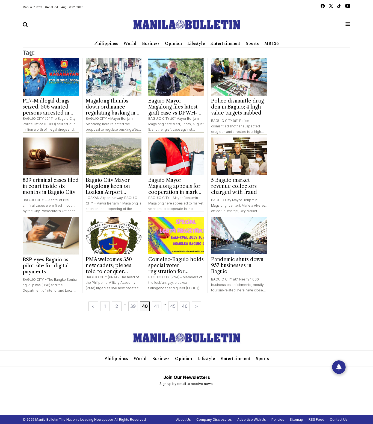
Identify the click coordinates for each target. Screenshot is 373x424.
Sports (252, 43)
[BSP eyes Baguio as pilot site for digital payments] (51, 236)
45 (173, 306)
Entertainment (225, 43)
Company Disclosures (214, 419)
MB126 (271, 43)
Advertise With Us (251, 419)
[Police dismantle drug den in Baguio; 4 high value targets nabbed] (239, 77)
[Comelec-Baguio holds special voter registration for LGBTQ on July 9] (176, 235)
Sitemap (296, 419)
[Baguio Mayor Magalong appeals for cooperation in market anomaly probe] (176, 156)
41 (156, 306)
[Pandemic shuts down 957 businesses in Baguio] (239, 235)
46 (185, 306)
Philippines (106, 43)
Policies (277, 419)
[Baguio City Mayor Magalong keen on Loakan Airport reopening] (114, 156)
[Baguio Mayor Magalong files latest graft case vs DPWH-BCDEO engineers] (176, 77)
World (130, 43)
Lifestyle (196, 43)
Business (150, 43)
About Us (183, 419)
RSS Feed (316, 419)
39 (133, 306)
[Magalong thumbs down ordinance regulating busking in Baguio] (114, 77)
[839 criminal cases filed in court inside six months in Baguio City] (51, 156)
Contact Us (339, 419)
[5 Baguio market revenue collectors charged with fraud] (239, 156)
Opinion (173, 43)
